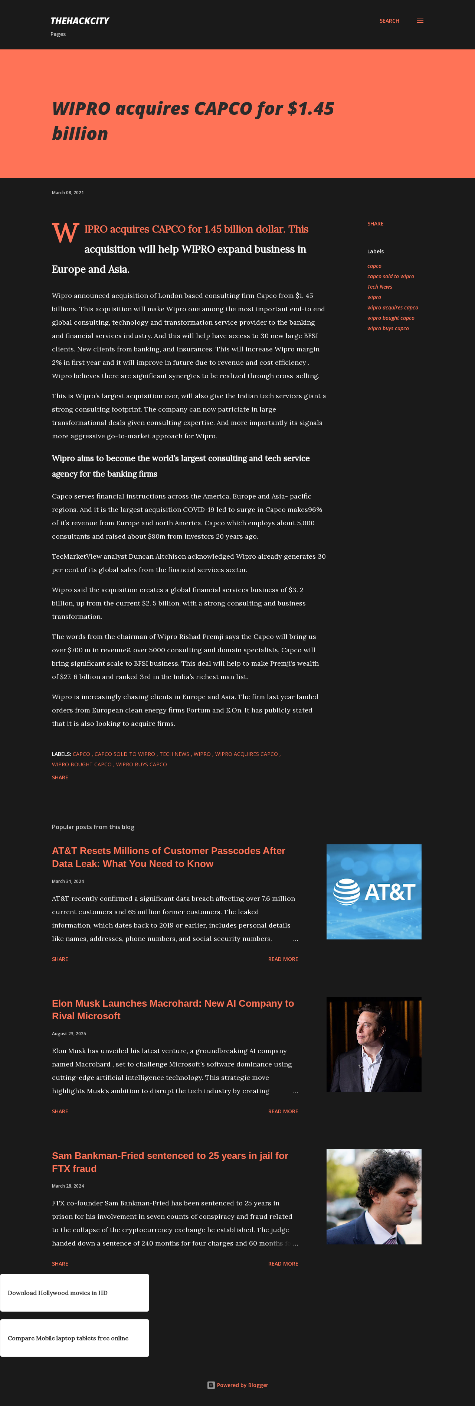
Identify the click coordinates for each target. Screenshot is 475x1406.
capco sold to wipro (390, 276)
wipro (374, 297)
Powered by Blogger (242, 1385)
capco (374, 265)
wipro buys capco (388, 328)
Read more (283, 958)
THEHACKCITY (79, 20)
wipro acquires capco (392, 307)
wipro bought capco (391, 317)
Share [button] (375, 223)
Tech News (379, 286)
